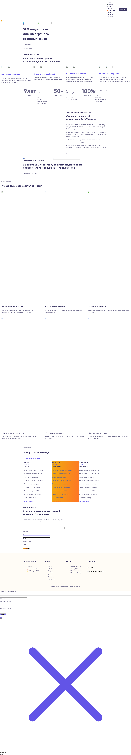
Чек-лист (51, 573)
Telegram (93, 567)
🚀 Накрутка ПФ (32, 569)
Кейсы (50, 567)
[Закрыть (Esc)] (5, 752)
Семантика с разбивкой (44, 74)
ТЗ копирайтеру (75, 573)
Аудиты (109, 8)
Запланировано (75, 567)
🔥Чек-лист (111, 10)
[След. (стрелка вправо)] (2, 754)
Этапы (109, 6)
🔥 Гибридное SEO (33, 571)
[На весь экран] (2, 752)
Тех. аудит (74, 569)
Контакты (110, 17)
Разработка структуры (76, 73)
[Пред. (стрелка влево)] (0, 754)
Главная (109, 2)
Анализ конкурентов (10, 74)
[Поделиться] (3, 752)
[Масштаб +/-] (0, 752)
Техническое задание (109, 74)
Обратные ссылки (76, 571)
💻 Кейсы (110, 4)
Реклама (110, 15)
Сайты (109, 12)
